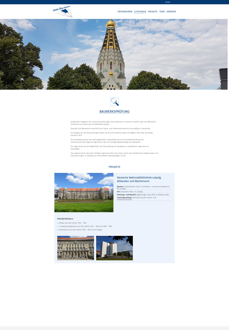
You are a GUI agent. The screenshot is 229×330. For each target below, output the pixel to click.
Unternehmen (125, 11)
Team (162, 11)
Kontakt (167, 2)
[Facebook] (174, 2)
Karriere (171, 11)
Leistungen (140, 11)
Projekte (152, 11)
